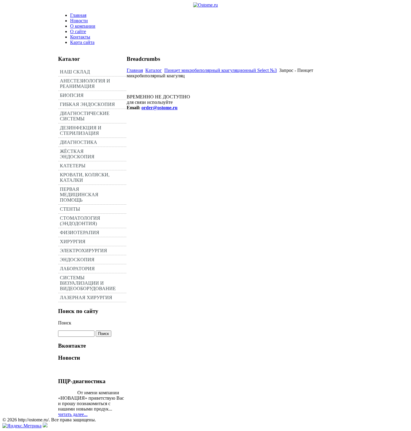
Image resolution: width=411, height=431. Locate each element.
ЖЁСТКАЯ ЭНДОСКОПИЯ (77, 154)
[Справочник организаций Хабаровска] (45, 425)
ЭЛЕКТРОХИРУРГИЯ (83, 250)
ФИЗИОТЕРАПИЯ (79, 232)
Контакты (80, 36)
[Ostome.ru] (205, 5)
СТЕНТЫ (70, 209)
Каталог (153, 70)
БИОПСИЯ (72, 95)
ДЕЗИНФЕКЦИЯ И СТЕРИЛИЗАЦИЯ (80, 130)
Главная (78, 15)
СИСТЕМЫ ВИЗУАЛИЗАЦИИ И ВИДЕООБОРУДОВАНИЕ (88, 283)
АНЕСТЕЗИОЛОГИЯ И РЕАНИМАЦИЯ (85, 83)
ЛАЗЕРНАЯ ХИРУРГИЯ (86, 297)
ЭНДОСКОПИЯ (77, 259)
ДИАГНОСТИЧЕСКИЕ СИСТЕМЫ (85, 116)
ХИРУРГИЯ (72, 241)
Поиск (64, 322)
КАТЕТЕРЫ (72, 165)
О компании (82, 26)
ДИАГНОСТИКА (78, 142)
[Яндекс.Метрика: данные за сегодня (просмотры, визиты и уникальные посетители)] (22, 426)
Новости (79, 20)
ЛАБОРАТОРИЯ (77, 268)
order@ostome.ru (159, 107)
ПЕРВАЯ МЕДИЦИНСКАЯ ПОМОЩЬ (79, 195)
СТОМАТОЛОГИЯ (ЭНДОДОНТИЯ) (80, 221)
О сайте (78, 31)
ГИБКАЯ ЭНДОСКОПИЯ (87, 104)
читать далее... (73, 414)
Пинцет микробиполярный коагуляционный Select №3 (220, 70)
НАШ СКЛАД (75, 71)
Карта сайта (82, 42)
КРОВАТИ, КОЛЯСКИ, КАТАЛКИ (85, 177)
